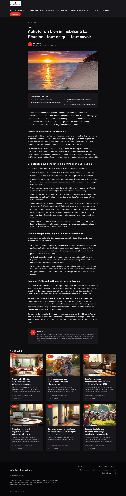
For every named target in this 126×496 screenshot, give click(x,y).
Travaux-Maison (52, 10)
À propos (106, 10)
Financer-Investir (78, 10)
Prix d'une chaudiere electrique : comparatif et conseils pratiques (62, 430)
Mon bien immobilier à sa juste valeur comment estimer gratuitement (22, 431)
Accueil (13, 10)
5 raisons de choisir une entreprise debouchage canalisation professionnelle (96, 431)
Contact (15, 14)
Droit (89, 10)
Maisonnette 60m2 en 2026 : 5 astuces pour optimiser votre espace (21, 381)
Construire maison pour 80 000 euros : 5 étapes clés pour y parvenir (58, 381)
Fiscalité (97, 10)
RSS (115, 473)
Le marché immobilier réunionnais (43, 100)
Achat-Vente (23, 10)
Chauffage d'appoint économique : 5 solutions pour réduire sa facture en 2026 (97, 381)
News (42, 10)
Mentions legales (107, 473)
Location (34, 10)
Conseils (65, 10)
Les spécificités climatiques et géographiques (80, 104)
